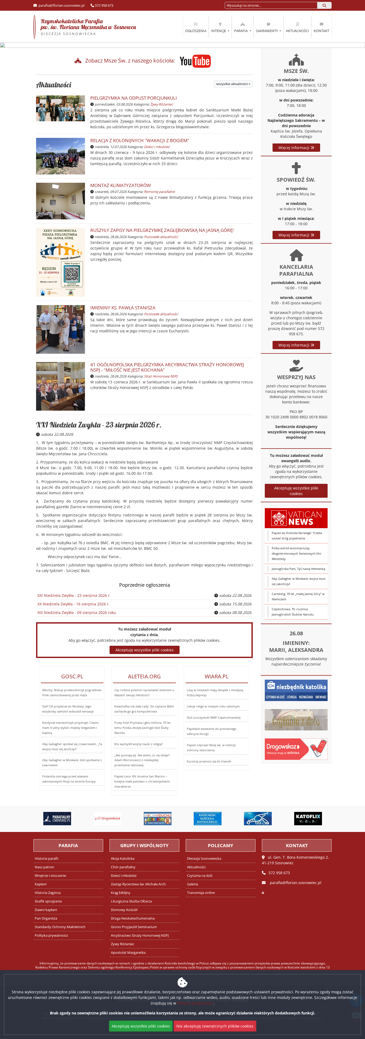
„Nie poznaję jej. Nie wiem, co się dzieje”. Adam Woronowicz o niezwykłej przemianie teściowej (142, 760)
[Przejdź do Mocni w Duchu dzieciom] (128, 818)
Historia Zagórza (48, 892)
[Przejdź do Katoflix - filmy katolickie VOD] (278, 818)
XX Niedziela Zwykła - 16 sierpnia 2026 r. (73, 603)
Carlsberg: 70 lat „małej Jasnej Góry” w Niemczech (298, 596)
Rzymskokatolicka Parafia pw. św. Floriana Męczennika (85, 26)
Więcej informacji (294, 147)
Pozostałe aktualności (161, 237)
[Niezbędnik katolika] (296, 689)
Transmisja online (201, 892)
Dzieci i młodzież (157, 147)
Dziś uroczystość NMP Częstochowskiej (213, 717)
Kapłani (40, 884)
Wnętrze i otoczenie (50, 875)
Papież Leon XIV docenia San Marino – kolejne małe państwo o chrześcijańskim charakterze (142, 781)
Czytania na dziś (199, 875)
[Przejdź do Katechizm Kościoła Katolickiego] (178, 818)
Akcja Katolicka (122, 858)
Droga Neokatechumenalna (133, 918)
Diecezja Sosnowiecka (204, 858)
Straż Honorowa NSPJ (160, 376)
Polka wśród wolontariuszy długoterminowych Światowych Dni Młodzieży (296, 553)
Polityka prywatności (51, 935)
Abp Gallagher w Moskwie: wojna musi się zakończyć (298, 581)
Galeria (192, 884)
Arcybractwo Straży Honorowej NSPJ (140, 935)
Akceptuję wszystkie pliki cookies (296, 490)
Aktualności (297, 30)
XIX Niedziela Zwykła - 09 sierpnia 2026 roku (76, 612)
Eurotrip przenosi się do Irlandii (209, 761)
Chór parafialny (123, 867)
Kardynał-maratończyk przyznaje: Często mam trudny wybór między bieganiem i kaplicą (70, 728)
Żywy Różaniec (161, 104)
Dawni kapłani (46, 910)
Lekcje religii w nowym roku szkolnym (213, 706)
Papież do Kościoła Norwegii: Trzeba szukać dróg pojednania (297, 535)
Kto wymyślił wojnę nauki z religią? (138, 744)
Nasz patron (44, 867)
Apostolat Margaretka (128, 952)
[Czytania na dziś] (296, 719)
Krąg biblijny (120, 892)
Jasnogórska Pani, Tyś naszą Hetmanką (298, 569)
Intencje (219, 30)
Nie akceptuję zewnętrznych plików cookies (215, 1026)
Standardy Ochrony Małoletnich (60, 927)
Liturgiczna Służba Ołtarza (131, 901)
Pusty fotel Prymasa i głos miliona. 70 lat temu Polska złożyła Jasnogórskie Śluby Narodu (142, 728)
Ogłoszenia (195, 30)
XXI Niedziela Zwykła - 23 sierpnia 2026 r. (98, 424)
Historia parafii (46, 858)
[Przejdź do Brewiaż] (328, 818)
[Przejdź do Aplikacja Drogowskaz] (78, 818)
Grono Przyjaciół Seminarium (134, 927)
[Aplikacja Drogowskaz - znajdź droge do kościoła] (296, 748)
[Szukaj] (324, 5)
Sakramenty (267, 30)
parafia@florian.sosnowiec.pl (61, 5)
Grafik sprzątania (48, 901)
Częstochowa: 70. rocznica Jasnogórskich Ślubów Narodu (293, 611)
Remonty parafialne (159, 191)
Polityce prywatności (195, 1003)
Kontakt (321, 30)
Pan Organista (46, 918)
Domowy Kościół (124, 910)
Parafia (241, 30)
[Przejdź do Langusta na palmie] (228, 818)
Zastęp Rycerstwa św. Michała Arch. (138, 884)
